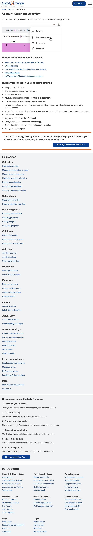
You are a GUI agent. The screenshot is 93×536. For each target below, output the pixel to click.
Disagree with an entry (11, 288)
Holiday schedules (40, 486)
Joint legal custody (72, 506)
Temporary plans (71, 486)
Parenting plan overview (12, 213)
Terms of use (38, 525)
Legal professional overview (13, 363)
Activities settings (9, 257)
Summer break (39, 490)
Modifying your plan (72, 490)
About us (5, 528)
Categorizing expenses (11, 292)
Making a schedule (41, 477)
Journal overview (9, 306)
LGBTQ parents (8, 353)
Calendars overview (10, 166)
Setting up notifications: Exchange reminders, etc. (24, 62)
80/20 (52, 480)
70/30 (46, 480)
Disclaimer (37, 528)
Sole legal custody (72, 509)
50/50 (35, 480)
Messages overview (10, 270)
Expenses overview (10, 284)
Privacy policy (39, 521)
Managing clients (9, 367)
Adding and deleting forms (12, 239)
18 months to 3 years (10, 502)
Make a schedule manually (13, 174)
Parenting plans (39, 499)
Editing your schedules (11, 182)
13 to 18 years (8, 512)
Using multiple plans (10, 225)
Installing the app (9, 345)
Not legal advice (39, 531)
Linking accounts (11, 65)
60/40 (41, 480)
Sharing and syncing (10, 261)
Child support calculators (43, 506)
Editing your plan (9, 221)
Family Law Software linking (13, 375)
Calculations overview (11, 199)
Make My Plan (79, 4)
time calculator (16, 480)
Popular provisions (72, 480)
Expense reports (8, 296)
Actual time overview (10, 319)
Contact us (6, 388)
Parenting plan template (11, 483)
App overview (7, 477)
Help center (7, 521)
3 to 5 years (7, 506)
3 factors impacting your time (13, 204)
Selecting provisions (10, 217)
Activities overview (9, 252)
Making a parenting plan (74, 477)
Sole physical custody (73, 502)
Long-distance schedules (43, 483)
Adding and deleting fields (12, 243)
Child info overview (10, 235)
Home (4, 9)
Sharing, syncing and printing (14, 190)
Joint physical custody (73, 499)
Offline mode (7, 349)
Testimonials (7, 490)
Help (9, 9)
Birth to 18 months (9, 499)
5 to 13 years (7, 509)
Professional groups (10, 371)
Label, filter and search (11, 274)
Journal (5, 486)
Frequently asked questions (13, 384)
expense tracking (16, 486)
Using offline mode (12, 72)
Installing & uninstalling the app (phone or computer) (25, 69)
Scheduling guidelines (42, 502)
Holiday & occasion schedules (14, 178)
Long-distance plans (73, 483)
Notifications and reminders (13, 337)
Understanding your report (12, 323)
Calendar (6, 480)
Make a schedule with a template (15, 170)
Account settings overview (12, 333)
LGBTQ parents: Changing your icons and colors (24, 76)
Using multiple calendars (12, 186)
